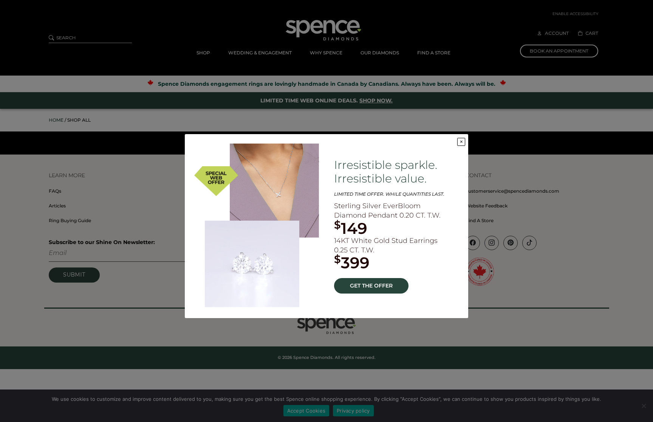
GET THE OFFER (371, 285)
